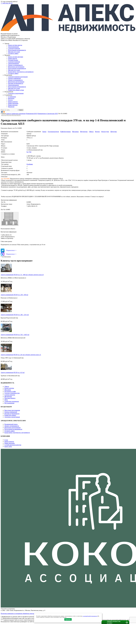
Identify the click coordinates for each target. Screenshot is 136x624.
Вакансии (11, 106)
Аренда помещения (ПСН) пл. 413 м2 (13, 372)
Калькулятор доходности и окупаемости (20, 72)
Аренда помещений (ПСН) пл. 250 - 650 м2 (14, 295)
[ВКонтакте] (2, 112)
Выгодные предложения (12, 410)
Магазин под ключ (14, 52)
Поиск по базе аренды (15, 45)
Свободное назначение (11, 401)
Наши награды (12, 105)
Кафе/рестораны (65, 131)
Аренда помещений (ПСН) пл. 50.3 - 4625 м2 (15, 334)
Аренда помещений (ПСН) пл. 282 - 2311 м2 (15, 314)
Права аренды (12, 58)
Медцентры (84, 131)
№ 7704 (29, 152)
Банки (44, 131)
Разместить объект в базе (16, 90)
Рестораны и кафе (10, 391)
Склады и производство (12, 393)
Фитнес (97, 131)
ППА (6, 400)
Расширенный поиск (11, 424)
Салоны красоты (9, 395)
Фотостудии (105, 131)
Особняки (30, 164)
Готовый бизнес (13, 60)
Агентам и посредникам (15, 93)
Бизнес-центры (9, 388)
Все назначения (9, 403)
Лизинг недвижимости (15, 65)
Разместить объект (10, 415)
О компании (12, 96)
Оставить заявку (13, 73)
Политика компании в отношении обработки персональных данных (22, 613)
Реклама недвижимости (15, 83)
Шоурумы (113, 131)
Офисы (91, 131)
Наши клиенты (13, 101)
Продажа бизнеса (9, 398)
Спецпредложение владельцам (18, 77)
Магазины (75, 131)
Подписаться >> (11, 250)
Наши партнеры (13, 103)
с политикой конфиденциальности (90, 616)
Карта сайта (8, 446)
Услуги (10, 100)
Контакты (11, 98)
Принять (68, 619)
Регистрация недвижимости (17, 50)
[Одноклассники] (4, 112)
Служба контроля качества (12, 445)
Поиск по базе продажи (15, 57)
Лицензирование (13, 47)
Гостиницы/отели (53, 131)
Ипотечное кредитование (16, 67)
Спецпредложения (14, 48)
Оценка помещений (14, 78)
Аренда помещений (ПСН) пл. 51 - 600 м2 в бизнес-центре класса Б (22, 274)
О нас (6, 440)
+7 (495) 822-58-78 (6, 3)
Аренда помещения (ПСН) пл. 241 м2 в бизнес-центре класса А (21, 354)
